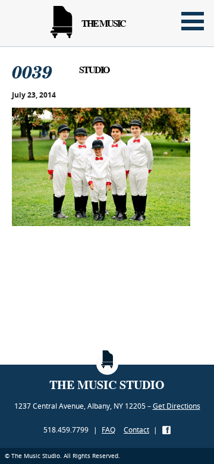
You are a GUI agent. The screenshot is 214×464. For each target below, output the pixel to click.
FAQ (108, 430)
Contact (136, 430)
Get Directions (176, 406)
